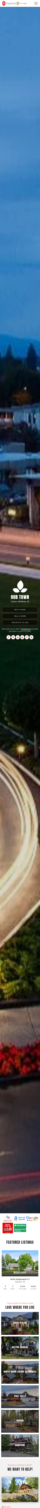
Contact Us (25, 629)
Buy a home (20, 609)
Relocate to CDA (20, 622)
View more (20, 1323)
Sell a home (20, 616)
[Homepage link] (14, 3)
